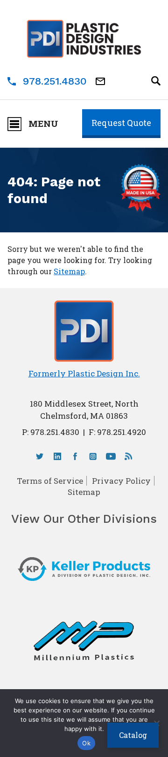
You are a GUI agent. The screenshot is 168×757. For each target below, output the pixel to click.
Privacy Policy (121, 480)
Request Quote (121, 122)
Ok (86, 743)
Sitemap (69, 271)
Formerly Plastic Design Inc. (84, 373)
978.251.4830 (55, 81)
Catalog (133, 735)
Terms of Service (50, 480)
